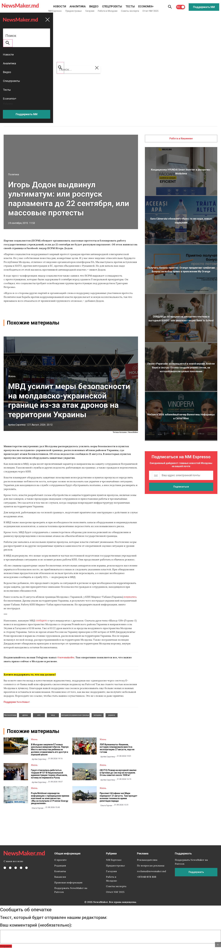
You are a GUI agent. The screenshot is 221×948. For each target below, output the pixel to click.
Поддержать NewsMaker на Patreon (70, 890)
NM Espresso (55, 11)
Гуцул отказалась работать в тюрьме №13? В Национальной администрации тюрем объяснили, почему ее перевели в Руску (49, 774)
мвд (53, 715)
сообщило (41, 620)
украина (111, 715)
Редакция (60, 865)
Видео (93, 6)
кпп (38, 715)
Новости (59, 6)
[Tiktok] (21, 868)
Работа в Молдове (107, 11)
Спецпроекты (112, 6)
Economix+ (145, 6)
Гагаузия (89, 11)
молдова (97, 715)
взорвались (130, 596)
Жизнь (12, 376)
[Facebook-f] (5, 868)
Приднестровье (73, 11)
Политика (13, 174)
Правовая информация (68, 882)
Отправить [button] (6, 946)
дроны (25, 715)
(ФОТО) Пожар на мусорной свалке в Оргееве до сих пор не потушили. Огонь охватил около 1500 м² (118, 772)
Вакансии (60, 876)
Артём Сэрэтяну (17, 424)
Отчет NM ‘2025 (150, 11)
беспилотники (10, 715)
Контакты (60, 871)
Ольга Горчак (37, 808)
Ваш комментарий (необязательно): (36, 925)
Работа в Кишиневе (181, 138)
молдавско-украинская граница (75, 715)
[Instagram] (15, 868)
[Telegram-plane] (26, 868)
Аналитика (78, 6)
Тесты (130, 6)
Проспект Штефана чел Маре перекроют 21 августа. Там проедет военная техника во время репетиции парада (118, 797)
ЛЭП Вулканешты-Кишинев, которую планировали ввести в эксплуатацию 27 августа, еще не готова (117, 748)
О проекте (60, 859)
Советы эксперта (130, 11)
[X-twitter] (10, 868)
